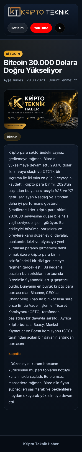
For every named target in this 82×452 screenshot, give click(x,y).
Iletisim (17, 28)
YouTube (41, 28)
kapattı (14, 353)
